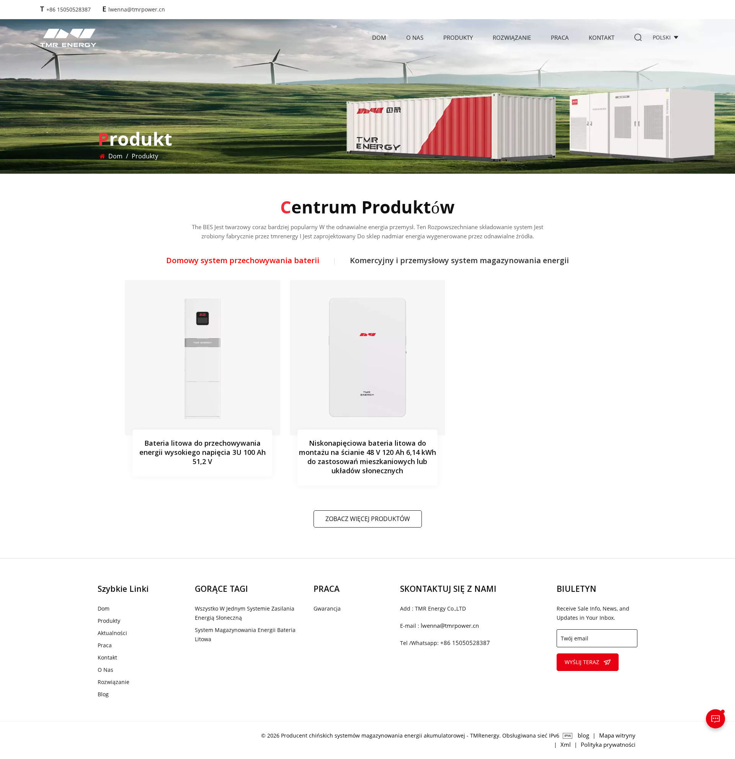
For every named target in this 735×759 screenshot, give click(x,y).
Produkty (458, 37)
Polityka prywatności (608, 744)
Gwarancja (327, 608)
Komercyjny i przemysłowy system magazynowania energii (459, 261)
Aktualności (112, 633)
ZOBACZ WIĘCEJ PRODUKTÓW (367, 519)
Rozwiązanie (512, 37)
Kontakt (601, 37)
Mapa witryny (617, 735)
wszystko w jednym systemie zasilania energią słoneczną (244, 613)
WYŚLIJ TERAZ (582, 662)
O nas (414, 37)
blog (103, 694)
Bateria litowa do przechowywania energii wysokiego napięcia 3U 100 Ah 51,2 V (202, 453)
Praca (560, 37)
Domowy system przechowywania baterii (242, 261)
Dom (379, 37)
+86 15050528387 (68, 9)
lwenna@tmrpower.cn (136, 9)
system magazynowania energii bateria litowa (245, 634)
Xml (565, 744)
